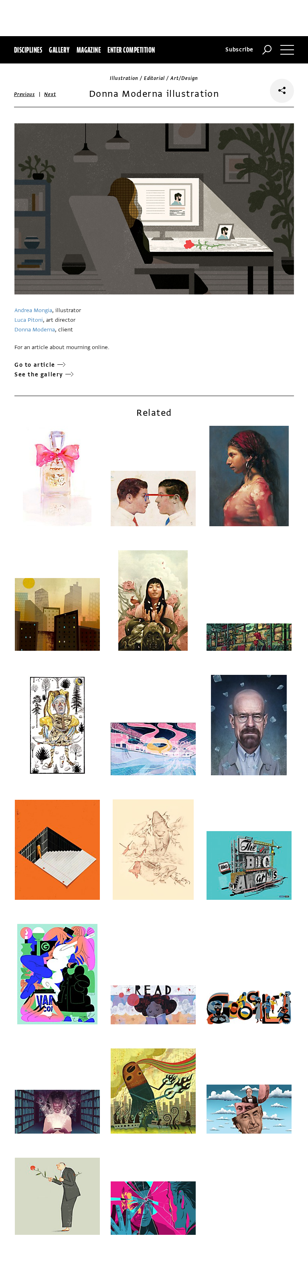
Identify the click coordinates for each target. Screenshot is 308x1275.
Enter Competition (131, 49)
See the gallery (38, 374)
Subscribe (239, 49)
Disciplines (28, 49)
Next (50, 94)
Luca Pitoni (28, 320)
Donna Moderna (34, 329)
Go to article (34, 365)
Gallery (59, 49)
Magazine (89, 49)
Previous (24, 94)
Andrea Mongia (33, 310)
